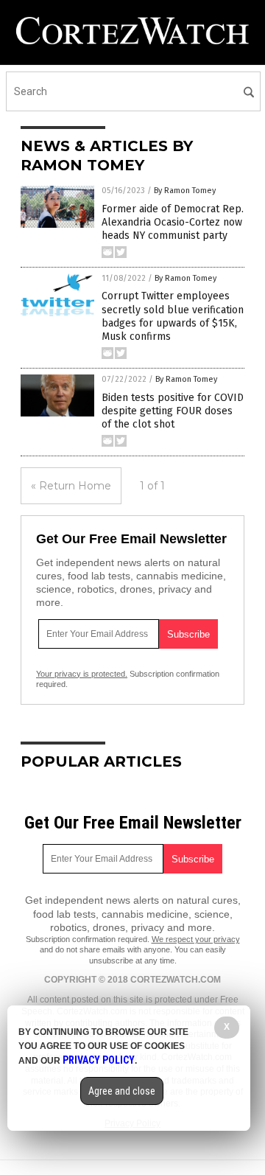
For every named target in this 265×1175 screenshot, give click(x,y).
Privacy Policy (99, 1060)
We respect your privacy (196, 939)
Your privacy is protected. (81, 673)
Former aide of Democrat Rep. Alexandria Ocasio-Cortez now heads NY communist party (173, 222)
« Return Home (71, 485)
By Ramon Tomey (185, 190)
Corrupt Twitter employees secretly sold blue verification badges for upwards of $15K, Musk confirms (173, 316)
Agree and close (121, 1091)
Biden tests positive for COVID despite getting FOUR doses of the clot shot (173, 410)
